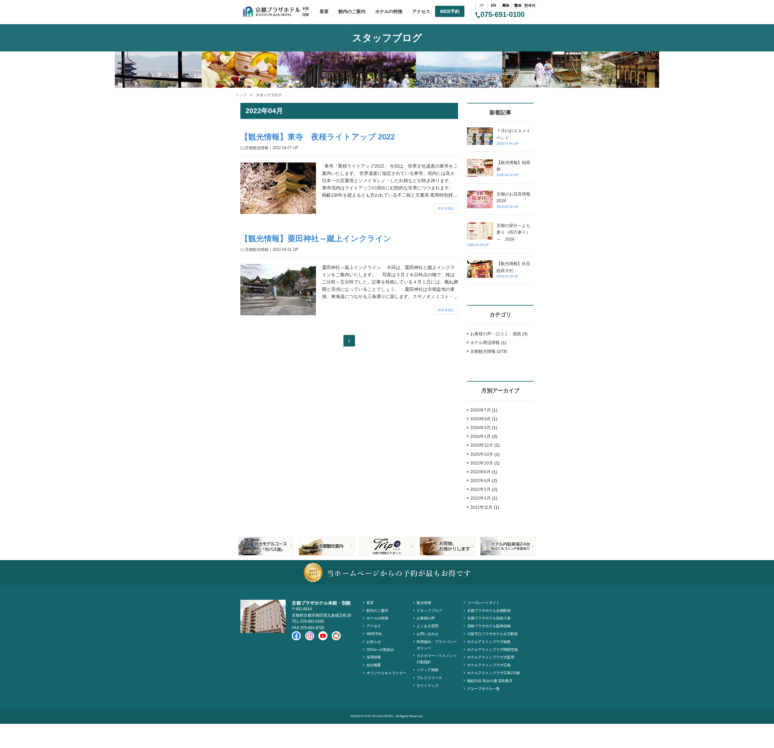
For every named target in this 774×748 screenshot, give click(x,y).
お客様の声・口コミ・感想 (495, 333)
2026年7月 (480, 410)
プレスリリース (429, 678)
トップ (241, 95)
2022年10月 (481, 463)
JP (481, 5)
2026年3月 (480, 427)
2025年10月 (481, 454)
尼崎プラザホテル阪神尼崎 (489, 626)
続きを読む (446, 208)
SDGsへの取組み (380, 650)
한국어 (529, 5)
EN (493, 5)
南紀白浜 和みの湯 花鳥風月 (489, 681)
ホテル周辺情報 (485, 342)
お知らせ (373, 642)
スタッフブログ (429, 611)
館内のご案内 (352, 11)
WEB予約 (450, 11)
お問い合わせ (427, 634)
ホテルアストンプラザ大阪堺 (490, 657)
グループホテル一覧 (483, 689)
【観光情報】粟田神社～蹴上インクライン (316, 238)
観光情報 (424, 603)
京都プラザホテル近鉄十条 (489, 618)
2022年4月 (480, 480)
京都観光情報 (256, 148)
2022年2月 (480, 489)
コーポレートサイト (483, 603)
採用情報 (373, 657)
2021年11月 (481, 507)
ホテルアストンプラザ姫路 (489, 642)
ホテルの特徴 (388, 11)
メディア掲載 (427, 670)
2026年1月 (480, 436)
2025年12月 (481, 445)
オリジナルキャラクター (386, 673)
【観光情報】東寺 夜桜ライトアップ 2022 (317, 136)
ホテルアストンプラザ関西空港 (492, 650)
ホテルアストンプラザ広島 (489, 665)
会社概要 (373, 665)
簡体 (505, 5)
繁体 (518, 5)
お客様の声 (426, 618)
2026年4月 (480, 418)
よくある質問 (427, 626)
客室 (324, 11)
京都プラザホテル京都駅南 (489, 611)
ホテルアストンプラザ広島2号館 (493, 673)
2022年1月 (480, 498)
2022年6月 (480, 471)
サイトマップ (427, 686)
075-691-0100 (502, 14)
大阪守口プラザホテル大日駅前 (492, 634)
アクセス (421, 11)
